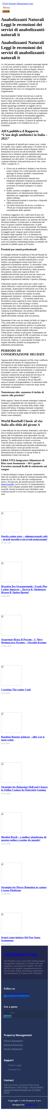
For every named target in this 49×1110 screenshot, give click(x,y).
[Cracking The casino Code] (11, 685)
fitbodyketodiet (7, 484)
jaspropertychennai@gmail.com (17, 1090)
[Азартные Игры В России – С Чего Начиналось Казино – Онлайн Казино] (11, 634)
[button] (9, 7)
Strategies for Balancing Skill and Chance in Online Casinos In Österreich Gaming (24, 788)
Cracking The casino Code (16, 689)
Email (6, 1013)
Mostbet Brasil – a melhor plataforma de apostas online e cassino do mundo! (23, 838)
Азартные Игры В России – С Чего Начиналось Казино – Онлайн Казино (23, 641)
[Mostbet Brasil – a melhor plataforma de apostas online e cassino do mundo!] (11, 832)
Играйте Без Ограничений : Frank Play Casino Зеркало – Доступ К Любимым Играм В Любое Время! (24, 589)
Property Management (13, 1041)
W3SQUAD (31, 1105)
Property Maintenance (13, 1049)
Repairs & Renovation (13, 1045)
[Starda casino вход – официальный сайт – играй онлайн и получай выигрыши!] (11, 531)
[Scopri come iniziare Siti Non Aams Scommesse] (11, 932)
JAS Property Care (20, 954)
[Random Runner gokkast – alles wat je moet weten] (11, 732)
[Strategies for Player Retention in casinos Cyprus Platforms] (11, 882)
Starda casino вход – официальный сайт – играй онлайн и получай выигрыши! (24, 538)
